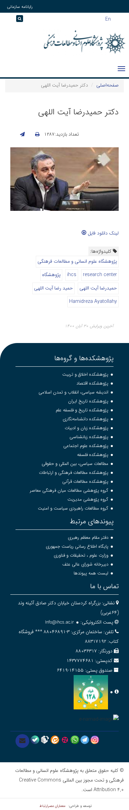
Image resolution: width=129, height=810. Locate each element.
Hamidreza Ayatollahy (93, 301)
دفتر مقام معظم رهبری (88, 537)
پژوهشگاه (51, 274)
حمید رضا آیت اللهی (53, 288)
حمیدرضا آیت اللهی (98, 288)
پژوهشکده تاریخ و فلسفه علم (82, 410)
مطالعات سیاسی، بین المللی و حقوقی (75, 463)
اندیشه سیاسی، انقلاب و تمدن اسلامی (73, 392)
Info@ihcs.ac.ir (59, 622)
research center (100, 274)
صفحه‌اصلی (107, 85)
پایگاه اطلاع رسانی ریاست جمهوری (77, 546)
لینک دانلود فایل (102, 233)
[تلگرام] (84, 739)
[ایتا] (55, 739)
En (108, 18)
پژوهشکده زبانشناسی (88, 437)
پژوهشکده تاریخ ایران (88, 401)
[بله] (35, 739)
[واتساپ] (75, 739)
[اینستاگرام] (94, 739)
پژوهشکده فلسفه (92, 454)
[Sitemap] (6, 20)
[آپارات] (65, 739)
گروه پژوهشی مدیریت (87, 499)
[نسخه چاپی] (37, 134)
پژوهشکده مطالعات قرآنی (85, 481)
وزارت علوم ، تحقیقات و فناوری (81, 555)
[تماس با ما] (22, 741)
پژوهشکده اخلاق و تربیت (85, 374)
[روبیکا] (45, 739)
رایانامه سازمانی (20, 6)
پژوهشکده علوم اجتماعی (85, 445)
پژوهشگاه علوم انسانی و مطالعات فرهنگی (77, 261)
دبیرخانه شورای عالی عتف (85, 564)
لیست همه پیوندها (91, 573)
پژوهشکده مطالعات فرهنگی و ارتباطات (73, 472)
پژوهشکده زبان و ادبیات (86, 428)
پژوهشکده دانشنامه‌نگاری (85, 419)
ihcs (71, 274)
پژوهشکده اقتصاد (92, 383)
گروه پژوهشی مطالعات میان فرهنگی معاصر (69, 490)
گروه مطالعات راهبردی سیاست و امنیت (73, 508)
